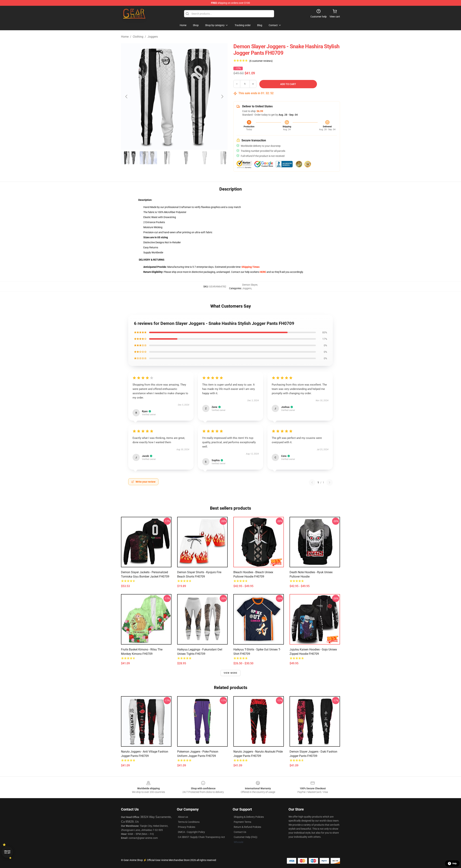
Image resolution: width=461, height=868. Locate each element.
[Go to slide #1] (129, 157)
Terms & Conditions (189, 821)
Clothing (138, 36)
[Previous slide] (126, 96)
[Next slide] (222, 96)
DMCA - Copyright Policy (191, 832)
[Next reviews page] (329, 482)
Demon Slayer (249, 284)
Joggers (152, 36)
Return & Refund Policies (247, 827)
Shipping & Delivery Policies (249, 816)
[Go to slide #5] (204, 157)
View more (231, 673)
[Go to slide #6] (223, 157)
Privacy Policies (186, 827)
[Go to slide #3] (167, 157)
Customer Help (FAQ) (245, 837)
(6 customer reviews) (261, 60)
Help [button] (454, 863)
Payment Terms (242, 821)
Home (125, 36)
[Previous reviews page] (312, 482)
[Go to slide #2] (148, 157)
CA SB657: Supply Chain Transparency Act (201, 837)
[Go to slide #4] (185, 157)
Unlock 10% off (7, 852)
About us (183, 816)
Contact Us (240, 832)
